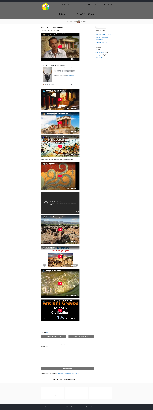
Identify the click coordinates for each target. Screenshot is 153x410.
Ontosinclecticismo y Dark (101, 52)
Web (77, 362)
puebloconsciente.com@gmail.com (100, 395)
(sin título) (98, 32)
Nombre (43, 362)
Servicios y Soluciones (88, 4)
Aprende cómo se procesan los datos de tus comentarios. (68, 373)
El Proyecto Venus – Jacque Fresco (81, 336)
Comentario (44, 346)
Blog (105, 4)
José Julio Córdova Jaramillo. (75, 406)
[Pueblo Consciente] (45, 10)
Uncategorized (99, 57)
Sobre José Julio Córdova (65, 4)
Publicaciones (98, 4)
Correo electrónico (64, 362)
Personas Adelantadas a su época (54, 336)
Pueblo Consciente (99, 54)
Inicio (56, 4)
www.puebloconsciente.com (52, 406)
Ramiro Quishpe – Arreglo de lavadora (103, 40)
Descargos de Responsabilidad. (87, 406)
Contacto (110, 4)
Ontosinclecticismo (77, 4)
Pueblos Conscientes (100, 55)
